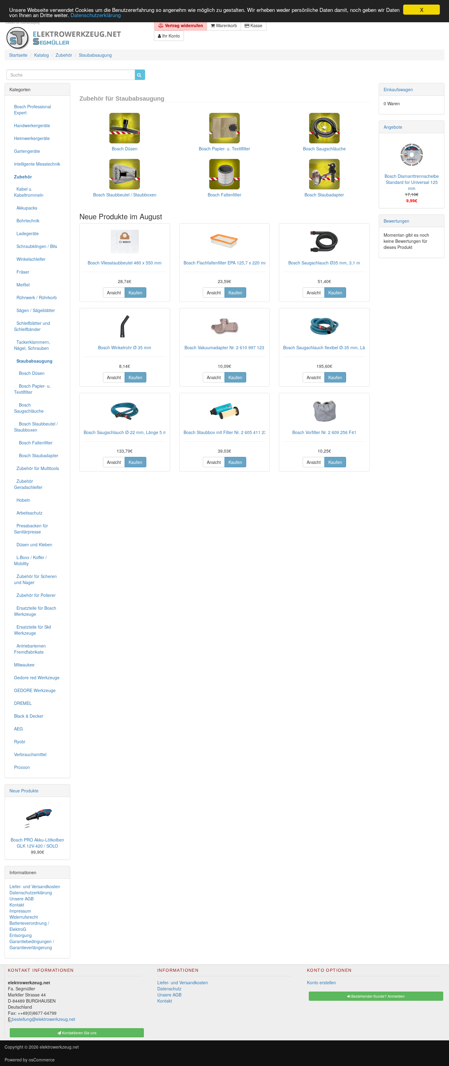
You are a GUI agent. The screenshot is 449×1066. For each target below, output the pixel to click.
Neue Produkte (23, 791)
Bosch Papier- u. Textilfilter (224, 148)
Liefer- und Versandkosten (34, 886)
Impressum (20, 911)
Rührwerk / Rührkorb (35, 297)
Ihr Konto (170, 36)
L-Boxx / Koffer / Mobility (30, 560)
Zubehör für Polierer (35, 595)
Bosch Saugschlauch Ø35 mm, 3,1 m (324, 263)
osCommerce (42, 1060)
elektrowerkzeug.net (59, 1047)
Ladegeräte (26, 233)
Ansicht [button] (114, 292)
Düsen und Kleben (33, 544)
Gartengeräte (27, 151)
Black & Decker (28, 716)
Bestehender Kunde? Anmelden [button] (377, 996)
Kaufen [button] (135, 292)
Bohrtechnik (26, 220)
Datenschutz (169, 988)
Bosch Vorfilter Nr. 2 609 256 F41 (324, 432)
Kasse (255, 25)
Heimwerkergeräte (32, 138)
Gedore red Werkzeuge (37, 677)
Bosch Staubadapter (324, 195)
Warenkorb (226, 25)
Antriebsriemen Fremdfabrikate (30, 649)
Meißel (22, 285)
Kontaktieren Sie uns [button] (79, 1032)
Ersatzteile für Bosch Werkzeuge (35, 611)
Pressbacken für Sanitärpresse (31, 528)
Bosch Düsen (124, 148)
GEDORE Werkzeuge (35, 690)
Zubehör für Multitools (36, 468)
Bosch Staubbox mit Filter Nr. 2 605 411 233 (226, 432)
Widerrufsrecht (23, 917)
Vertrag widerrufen (183, 25)
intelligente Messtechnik (37, 164)
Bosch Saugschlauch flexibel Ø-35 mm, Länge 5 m (332, 347)
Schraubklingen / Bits (35, 246)
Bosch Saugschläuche (324, 148)
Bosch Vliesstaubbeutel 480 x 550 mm (125, 263)
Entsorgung (20, 935)
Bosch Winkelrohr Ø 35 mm (124, 347)
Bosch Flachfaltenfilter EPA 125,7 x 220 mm (226, 263)
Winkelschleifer (30, 259)
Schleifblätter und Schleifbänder (32, 326)
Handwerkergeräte (32, 125)
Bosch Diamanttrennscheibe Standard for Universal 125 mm (412, 182)
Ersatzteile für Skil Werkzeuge (32, 630)
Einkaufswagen (398, 89)
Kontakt (16, 905)
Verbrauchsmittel (30, 754)
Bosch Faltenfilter (224, 195)
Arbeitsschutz (28, 513)
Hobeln (22, 500)
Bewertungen (396, 221)
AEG (18, 729)
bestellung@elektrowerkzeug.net (43, 1019)
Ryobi (19, 741)
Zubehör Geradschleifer (28, 484)
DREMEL (23, 703)
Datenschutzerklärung (96, 15)
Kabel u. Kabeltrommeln (28, 192)
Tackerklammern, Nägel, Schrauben (32, 345)
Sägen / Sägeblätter (34, 310)
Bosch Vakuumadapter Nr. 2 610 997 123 (224, 347)
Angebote (393, 127)
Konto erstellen (321, 982)
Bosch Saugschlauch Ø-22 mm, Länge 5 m (125, 432)
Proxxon (22, 767)
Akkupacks (25, 208)
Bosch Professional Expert (32, 109)
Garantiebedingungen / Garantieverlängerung (31, 944)
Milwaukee (24, 665)
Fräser (21, 272)
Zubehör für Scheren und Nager (35, 579)
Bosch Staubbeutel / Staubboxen (124, 195)
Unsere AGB (21, 899)
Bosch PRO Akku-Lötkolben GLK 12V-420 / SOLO (37, 843)
